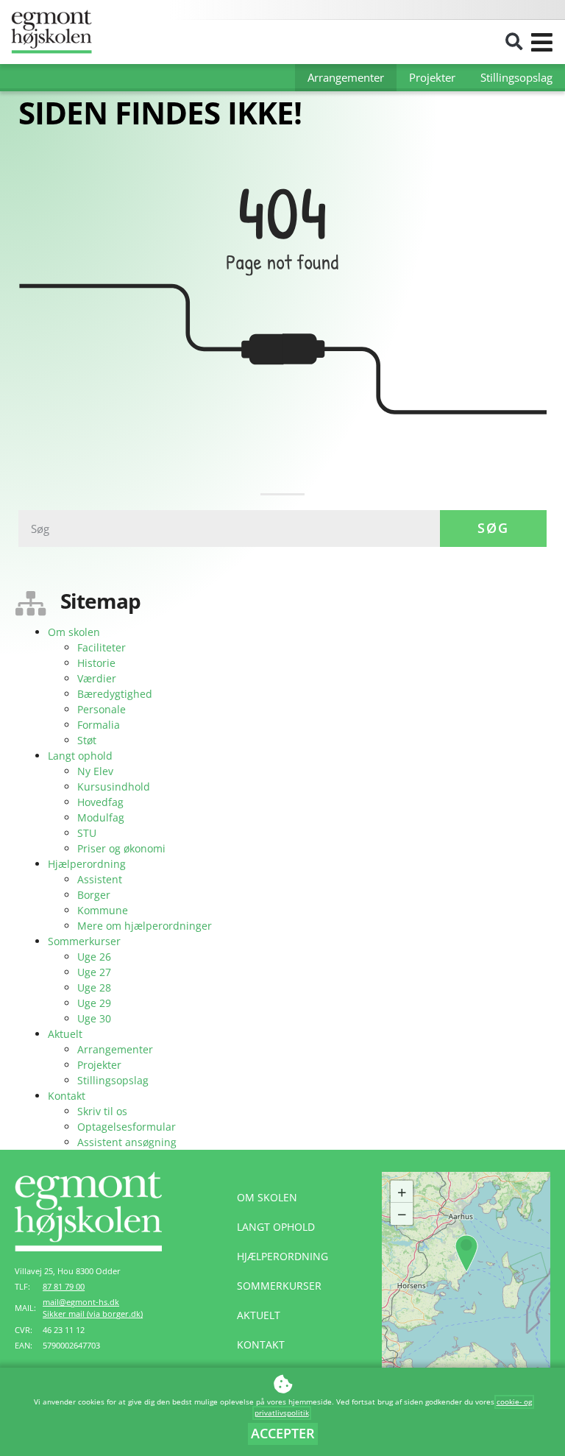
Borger (93, 895)
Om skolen (74, 632)
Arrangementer (346, 77)
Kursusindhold (113, 787)
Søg (493, 528)
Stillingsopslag (516, 77)
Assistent (99, 879)
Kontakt (66, 1096)
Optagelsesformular (126, 1127)
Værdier (96, 678)
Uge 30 (94, 1018)
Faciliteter (101, 647)
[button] (514, 42)
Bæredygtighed (114, 694)
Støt (86, 740)
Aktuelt (65, 1034)
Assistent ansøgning (127, 1142)
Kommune (102, 910)
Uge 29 (94, 1003)
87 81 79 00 (64, 1287)
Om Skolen (267, 1197)
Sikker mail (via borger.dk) (93, 1314)
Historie (96, 663)
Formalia (98, 725)
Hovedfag (100, 802)
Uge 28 (94, 987)
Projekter (432, 77)
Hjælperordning (87, 864)
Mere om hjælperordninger (144, 926)
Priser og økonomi (121, 848)
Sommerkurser (84, 941)
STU (86, 833)
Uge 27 (94, 972)
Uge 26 (94, 957)
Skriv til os (102, 1111)
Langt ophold (80, 756)
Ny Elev (95, 771)
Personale (101, 709)
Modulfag (100, 817)
